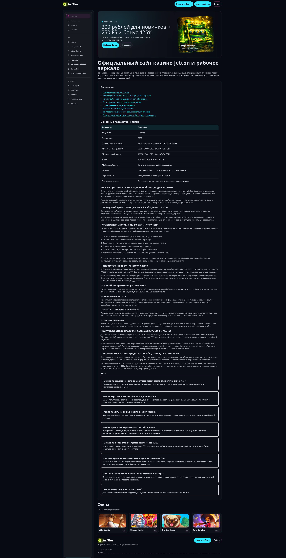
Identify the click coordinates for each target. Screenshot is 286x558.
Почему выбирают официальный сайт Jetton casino (125, 99)
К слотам (126, 45)
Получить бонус (183, 4)
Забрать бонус (110, 45)
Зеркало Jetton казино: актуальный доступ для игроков (127, 95)
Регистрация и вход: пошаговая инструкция (122, 102)
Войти (217, 4)
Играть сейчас (203, 4)
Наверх (100, 553)
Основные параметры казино (116, 92)
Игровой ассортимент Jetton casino (118, 108)
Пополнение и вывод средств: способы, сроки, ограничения (129, 115)
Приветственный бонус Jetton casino (119, 105)
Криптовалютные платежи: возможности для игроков (126, 112)
